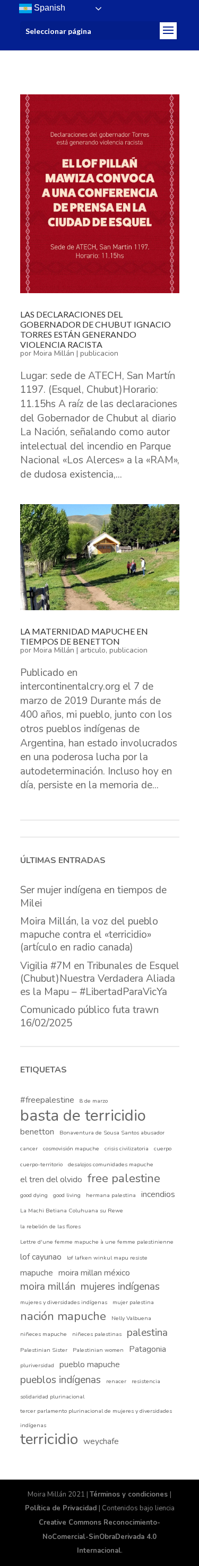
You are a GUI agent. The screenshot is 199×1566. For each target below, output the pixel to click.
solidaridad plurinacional (52, 1397)
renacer (116, 1381)
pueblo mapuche (89, 1364)
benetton (37, 1132)
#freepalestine (47, 1100)
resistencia (146, 1381)
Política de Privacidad (62, 1508)
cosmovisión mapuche (71, 1148)
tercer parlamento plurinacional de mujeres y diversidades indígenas (96, 1418)
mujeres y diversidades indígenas (63, 1302)
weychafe (101, 1441)
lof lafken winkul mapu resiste (107, 1258)
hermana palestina (111, 1195)
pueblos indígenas (60, 1380)
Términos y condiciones (130, 1494)
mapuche (36, 1273)
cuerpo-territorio (41, 1164)
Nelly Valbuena (131, 1318)
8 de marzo (94, 1101)
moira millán (47, 1287)
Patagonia (147, 1349)
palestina (147, 1333)
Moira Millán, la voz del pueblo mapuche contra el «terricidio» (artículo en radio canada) (89, 934)
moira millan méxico (94, 1273)
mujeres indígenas (120, 1287)
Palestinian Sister (43, 1350)
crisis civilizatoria (127, 1148)
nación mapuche (63, 1316)
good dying (34, 1195)
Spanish (48, 7)
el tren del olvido (51, 1179)
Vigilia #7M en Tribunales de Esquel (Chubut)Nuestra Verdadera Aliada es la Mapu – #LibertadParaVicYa (99, 979)
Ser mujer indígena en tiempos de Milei (93, 896)
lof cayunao (41, 1257)
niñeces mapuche (43, 1334)
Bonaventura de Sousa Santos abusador (112, 1133)
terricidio (49, 1439)
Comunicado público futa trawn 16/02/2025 (89, 1016)
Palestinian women (98, 1350)
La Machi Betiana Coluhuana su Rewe (71, 1211)
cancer (29, 1148)
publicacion (99, 353)
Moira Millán (53, 353)
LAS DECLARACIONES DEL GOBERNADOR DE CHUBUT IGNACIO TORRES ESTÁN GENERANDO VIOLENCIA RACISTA (95, 329)
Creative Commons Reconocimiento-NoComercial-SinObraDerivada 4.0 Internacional (99, 1536)
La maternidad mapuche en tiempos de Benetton (84, 636)
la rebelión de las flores (50, 1226)
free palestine (124, 1179)
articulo (93, 650)
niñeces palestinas (97, 1334)
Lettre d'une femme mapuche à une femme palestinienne (97, 1242)
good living (67, 1195)
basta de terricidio (83, 1115)
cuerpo (162, 1148)
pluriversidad (37, 1365)
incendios (158, 1194)
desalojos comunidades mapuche (110, 1164)
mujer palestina (133, 1302)
